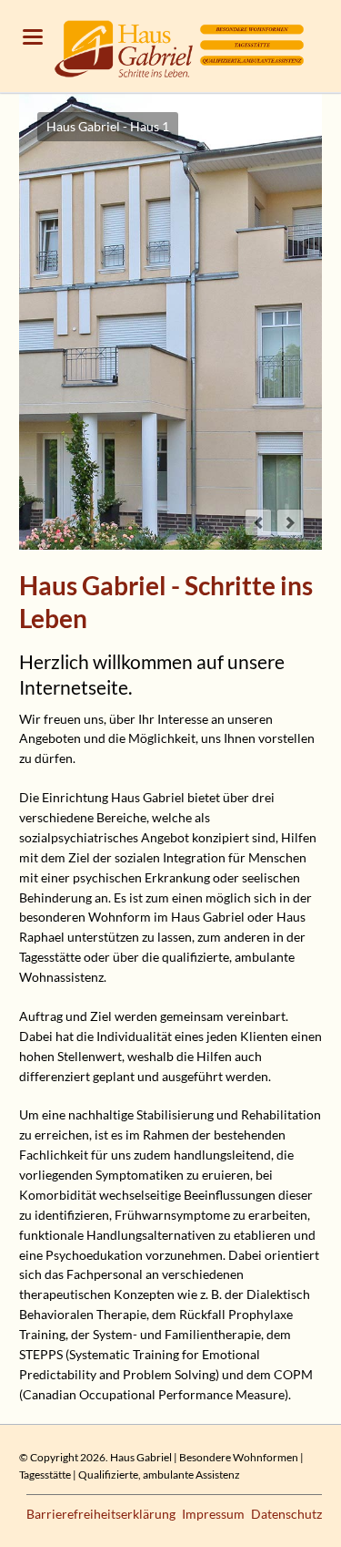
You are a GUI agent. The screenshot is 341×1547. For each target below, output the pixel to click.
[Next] (290, 522)
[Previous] (258, 522)
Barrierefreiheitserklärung (101, 1513)
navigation (33, 37)
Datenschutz (286, 1513)
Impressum (213, 1513)
